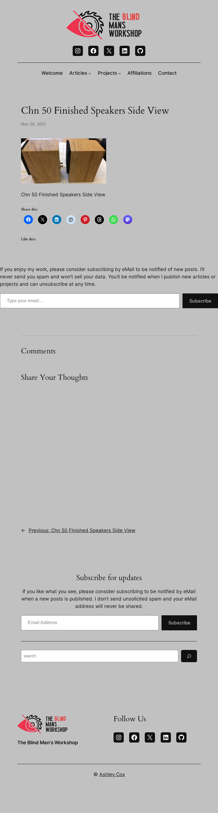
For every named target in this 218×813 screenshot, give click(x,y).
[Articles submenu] (89, 73)
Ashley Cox (112, 774)
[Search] (189, 656)
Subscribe (200, 301)
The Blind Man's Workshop (47, 742)
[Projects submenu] (119, 73)
